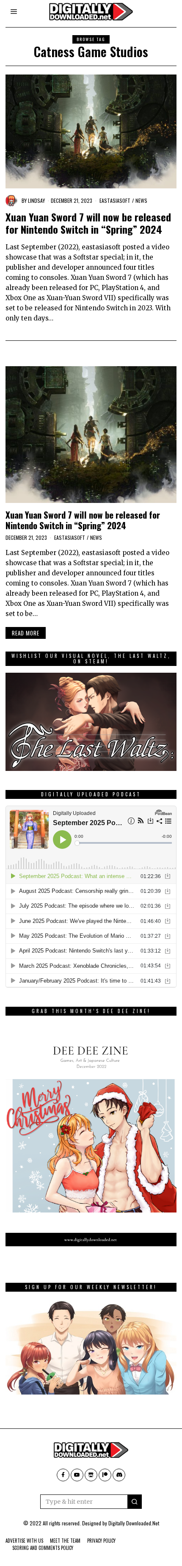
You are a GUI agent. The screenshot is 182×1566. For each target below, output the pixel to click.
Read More (25, 633)
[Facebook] (63, 1475)
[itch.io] (91, 1475)
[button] (134, 1501)
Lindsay (36, 200)
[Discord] (119, 1475)
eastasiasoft (114, 200)
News (141, 200)
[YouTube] (77, 1475)
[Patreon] (105, 1475)
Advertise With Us (24, 1540)
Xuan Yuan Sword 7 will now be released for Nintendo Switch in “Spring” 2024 (88, 223)
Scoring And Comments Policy (42, 1547)
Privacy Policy (101, 1540)
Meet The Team (65, 1540)
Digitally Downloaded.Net (133, 1523)
